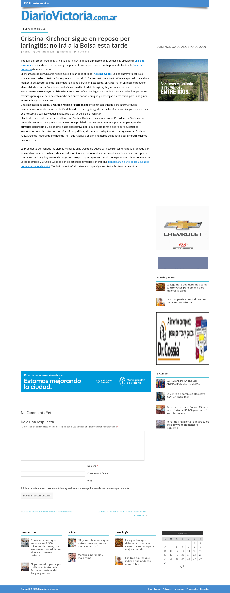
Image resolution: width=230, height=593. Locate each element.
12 (177, 550)
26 (177, 558)
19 (177, 554)
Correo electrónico (98, 473)
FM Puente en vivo (36, 3)
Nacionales (65, 51)
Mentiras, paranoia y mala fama (90, 556)
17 (165, 554)
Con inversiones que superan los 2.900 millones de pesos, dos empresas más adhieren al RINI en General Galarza (46, 547)
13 (183, 550)
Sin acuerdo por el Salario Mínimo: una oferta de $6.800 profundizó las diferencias (188, 410)
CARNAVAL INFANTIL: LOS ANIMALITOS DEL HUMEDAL (183, 382)
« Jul (182, 566)
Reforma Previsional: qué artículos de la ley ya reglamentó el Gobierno (188, 424)
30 (200, 558)
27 (183, 558)
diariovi (26, 51)
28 (188, 558)
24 (165, 558)
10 (165, 550)
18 (171, 554)
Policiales (167, 589)
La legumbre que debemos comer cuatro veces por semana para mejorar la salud (187, 287)
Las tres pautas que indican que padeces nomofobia (186, 300)
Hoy (150, 589)
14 (188, 550)
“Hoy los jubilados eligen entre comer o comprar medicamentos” (93, 543)
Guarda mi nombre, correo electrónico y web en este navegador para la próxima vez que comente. (77, 488)
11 (171, 550)
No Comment (83, 51)
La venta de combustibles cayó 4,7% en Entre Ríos (186, 395)
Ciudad (157, 589)
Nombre (92, 465)
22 (194, 554)
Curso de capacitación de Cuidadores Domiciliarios (47, 511)
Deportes (204, 589)
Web (89, 480)
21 (188, 554)
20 (183, 554)
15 (194, 550)
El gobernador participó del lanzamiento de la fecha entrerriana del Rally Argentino (46, 568)
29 (194, 558)
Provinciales (192, 589)
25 (171, 558)
